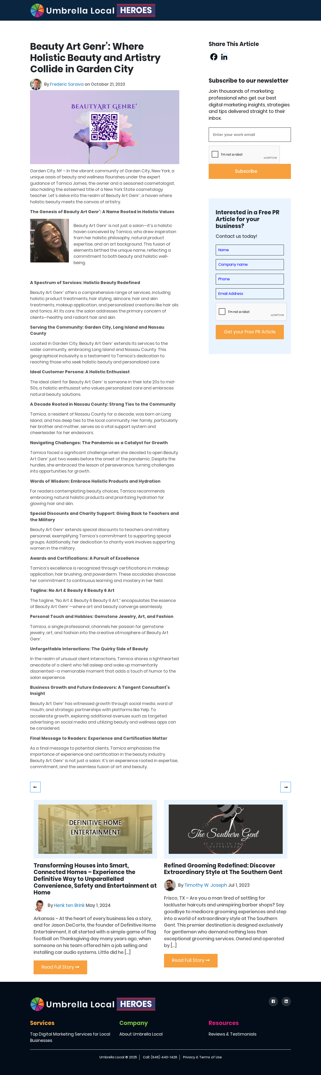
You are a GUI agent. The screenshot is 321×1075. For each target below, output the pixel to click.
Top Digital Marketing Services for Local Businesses (70, 1037)
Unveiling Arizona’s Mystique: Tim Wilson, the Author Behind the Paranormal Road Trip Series (285, 787)
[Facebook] (214, 57)
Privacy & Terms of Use (202, 1057)
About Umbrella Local (141, 1034)
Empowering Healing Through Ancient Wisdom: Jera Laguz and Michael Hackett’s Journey (35, 787)
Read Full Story (58, 967)
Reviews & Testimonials (232, 1034)
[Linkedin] (224, 57)
